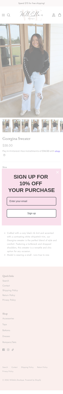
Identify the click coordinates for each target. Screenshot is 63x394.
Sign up (31, 213)
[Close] (57, 172)
